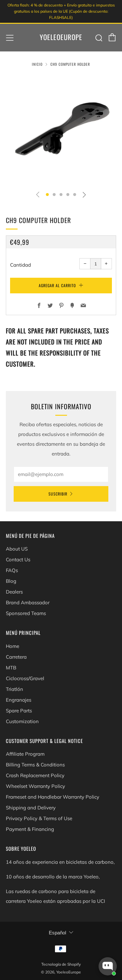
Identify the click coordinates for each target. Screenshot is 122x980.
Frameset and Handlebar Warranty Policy (52, 797)
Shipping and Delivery (31, 808)
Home (12, 646)
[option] (61, 130)
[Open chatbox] (108, 966)
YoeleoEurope (61, 37)
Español (57, 932)
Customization (22, 721)
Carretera (16, 657)
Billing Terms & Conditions (35, 765)
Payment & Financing (30, 829)
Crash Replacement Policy (35, 775)
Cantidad (20, 265)
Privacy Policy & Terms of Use (39, 818)
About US (17, 549)
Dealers (14, 592)
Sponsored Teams (26, 613)
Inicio (37, 64)
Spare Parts (19, 710)
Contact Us (18, 559)
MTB (11, 668)
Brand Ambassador (27, 602)
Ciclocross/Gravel (25, 678)
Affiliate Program (25, 754)
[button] (47, 194)
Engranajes (18, 700)
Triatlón (14, 689)
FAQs (12, 570)
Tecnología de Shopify (61, 964)
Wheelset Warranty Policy (35, 786)
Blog (11, 581)
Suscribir (57, 494)
